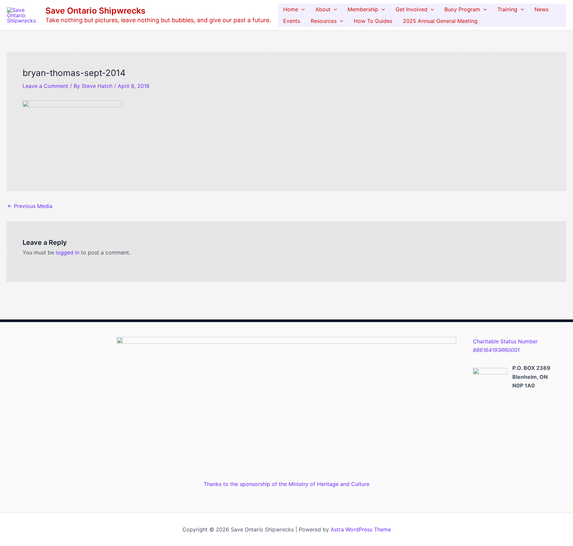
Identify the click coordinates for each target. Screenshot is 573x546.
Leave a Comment (45, 86)
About (323, 9)
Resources (324, 21)
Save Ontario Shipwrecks (95, 11)
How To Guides (373, 21)
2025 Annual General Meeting (440, 21)
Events (291, 21)
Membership (363, 9)
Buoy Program (462, 9)
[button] (301, 9)
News (541, 9)
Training (507, 9)
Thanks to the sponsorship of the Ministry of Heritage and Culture (286, 484)
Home (290, 9)
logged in (67, 252)
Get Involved (411, 9)
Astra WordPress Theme (361, 529)
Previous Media (29, 206)
